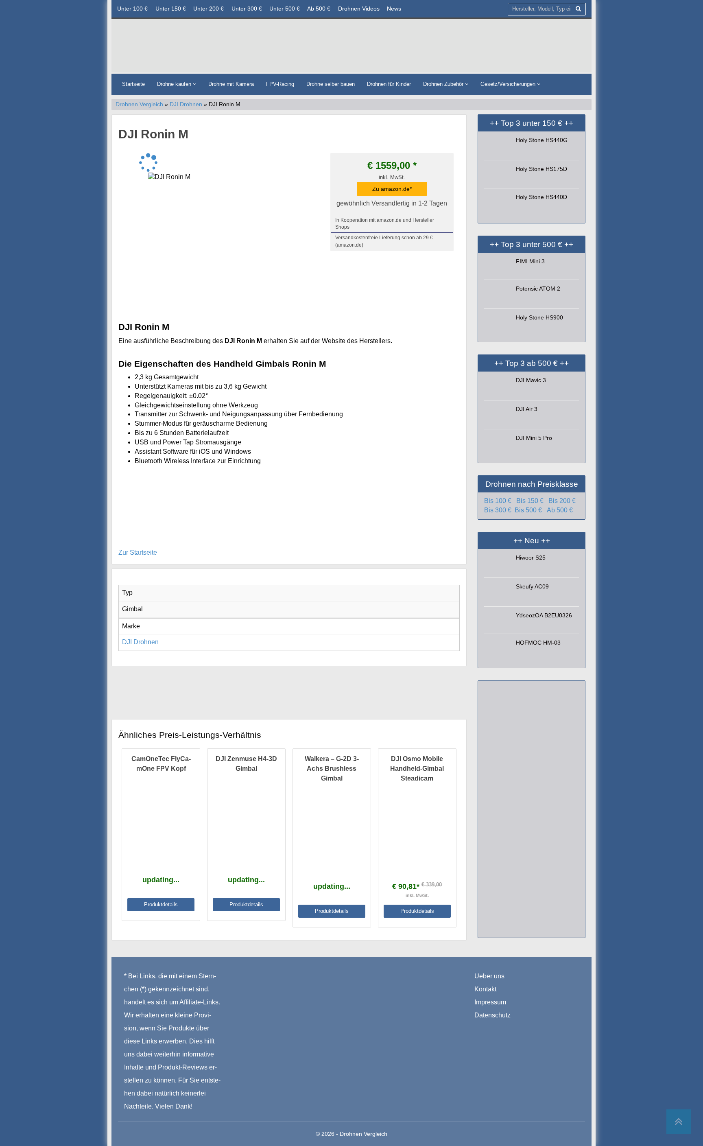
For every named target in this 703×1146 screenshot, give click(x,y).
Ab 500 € (318, 8)
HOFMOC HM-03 (538, 642)
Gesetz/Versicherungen (508, 84)
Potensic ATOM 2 (538, 288)
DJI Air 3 (526, 409)
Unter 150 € (170, 8)
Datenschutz (492, 1015)
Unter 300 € (246, 8)
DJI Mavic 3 (531, 380)
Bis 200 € (562, 500)
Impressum (490, 1002)
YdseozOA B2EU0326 (544, 615)
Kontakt (485, 989)
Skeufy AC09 (532, 586)
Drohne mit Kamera (231, 84)
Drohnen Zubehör (444, 84)
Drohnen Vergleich (139, 104)
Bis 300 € (497, 510)
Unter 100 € (132, 8)
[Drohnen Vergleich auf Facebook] (481, 1028)
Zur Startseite (137, 552)
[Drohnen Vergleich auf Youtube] (514, 1028)
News (394, 8)
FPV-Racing (280, 84)
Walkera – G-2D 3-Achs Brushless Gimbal (332, 768)
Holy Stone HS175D (541, 169)
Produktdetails (161, 904)
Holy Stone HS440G (542, 140)
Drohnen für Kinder (389, 84)
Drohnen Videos (359, 8)
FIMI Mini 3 (530, 261)
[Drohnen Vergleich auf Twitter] (497, 1028)
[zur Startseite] (215, 47)
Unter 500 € (284, 8)
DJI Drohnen (186, 104)
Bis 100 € (497, 500)
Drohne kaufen (175, 84)
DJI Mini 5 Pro (534, 438)
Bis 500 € (528, 510)
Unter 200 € (208, 8)
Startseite (133, 84)
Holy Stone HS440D (541, 197)
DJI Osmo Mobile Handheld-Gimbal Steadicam (417, 768)
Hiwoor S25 (531, 557)
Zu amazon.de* (392, 189)
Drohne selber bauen (330, 84)
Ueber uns (489, 976)
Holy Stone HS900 (539, 317)
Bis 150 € (530, 500)
